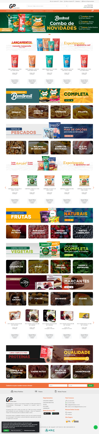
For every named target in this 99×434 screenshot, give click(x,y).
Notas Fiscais (62, 391)
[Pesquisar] (66, 6)
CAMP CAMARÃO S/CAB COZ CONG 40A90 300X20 (32, 70)
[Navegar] (5, 188)
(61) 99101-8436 (89, 7)
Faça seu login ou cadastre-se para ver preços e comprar (14, 81)
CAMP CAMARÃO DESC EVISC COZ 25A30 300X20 (15, 70)
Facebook (69, 414)
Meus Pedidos (18, 391)
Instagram (69, 412)
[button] (49, 34)
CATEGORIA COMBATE (48, 400)
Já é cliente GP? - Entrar (57, 1)
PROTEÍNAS (45, 406)
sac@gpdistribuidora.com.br (73, 404)
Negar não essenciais (16, 430)
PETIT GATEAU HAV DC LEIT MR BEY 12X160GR (84, 324)
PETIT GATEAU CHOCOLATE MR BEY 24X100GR (15, 324)
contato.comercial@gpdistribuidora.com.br (76, 406)
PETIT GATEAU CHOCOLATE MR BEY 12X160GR (67, 324)
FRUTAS (45, 404)
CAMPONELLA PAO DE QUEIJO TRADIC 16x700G (15, 189)
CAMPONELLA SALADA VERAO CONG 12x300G (84, 189)
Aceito (6, 430)
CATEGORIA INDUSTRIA (48, 402)
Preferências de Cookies (29, 430)
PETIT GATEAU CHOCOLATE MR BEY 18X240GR (49, 324)
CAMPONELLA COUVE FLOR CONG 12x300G (49, 189)
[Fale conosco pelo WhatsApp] (96, 427)
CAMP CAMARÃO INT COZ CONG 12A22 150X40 (49, 70)
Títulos (40, 391)
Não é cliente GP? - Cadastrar (73, 1)
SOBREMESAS (46, 408)
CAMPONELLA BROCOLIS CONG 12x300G (32, 189)
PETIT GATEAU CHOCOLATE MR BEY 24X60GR (32, 324)
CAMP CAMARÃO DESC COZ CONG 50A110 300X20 (66, 70)
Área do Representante (88, 1)
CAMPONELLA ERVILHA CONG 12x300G (67, 189)
